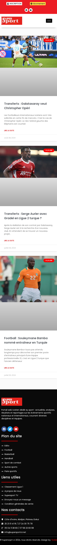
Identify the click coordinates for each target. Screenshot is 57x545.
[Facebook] (26, 10)
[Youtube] (31, 10)
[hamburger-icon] (49, 21)
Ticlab (54, 540)
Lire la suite (9, 130)
